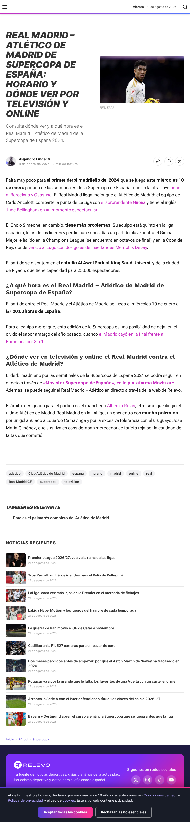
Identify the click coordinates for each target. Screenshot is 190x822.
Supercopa (40, 739)
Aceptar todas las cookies (65, 812)
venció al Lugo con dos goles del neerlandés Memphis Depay (87, 247)
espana (78, 473)
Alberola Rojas (121, 405)
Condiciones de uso (159, 795)
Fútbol (23, 739)
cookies (69, 800)
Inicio (10, 739)
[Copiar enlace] (157, 161)
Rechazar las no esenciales (123, 812)
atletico (15, 473)
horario (97, 473)
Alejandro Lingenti (34, 159)
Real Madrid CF (20, 482)
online (133, 473)
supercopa (48, 482)
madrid (115, 473)
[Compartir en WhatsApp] (168, 161)
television (71, 482)
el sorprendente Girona (123, 202)
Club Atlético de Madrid (46, 473)
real (149, 473)
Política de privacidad (25, 800)
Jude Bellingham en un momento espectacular (51, 209)
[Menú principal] (5, 7)
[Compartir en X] (179, 161)
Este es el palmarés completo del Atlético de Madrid (61, 518)
